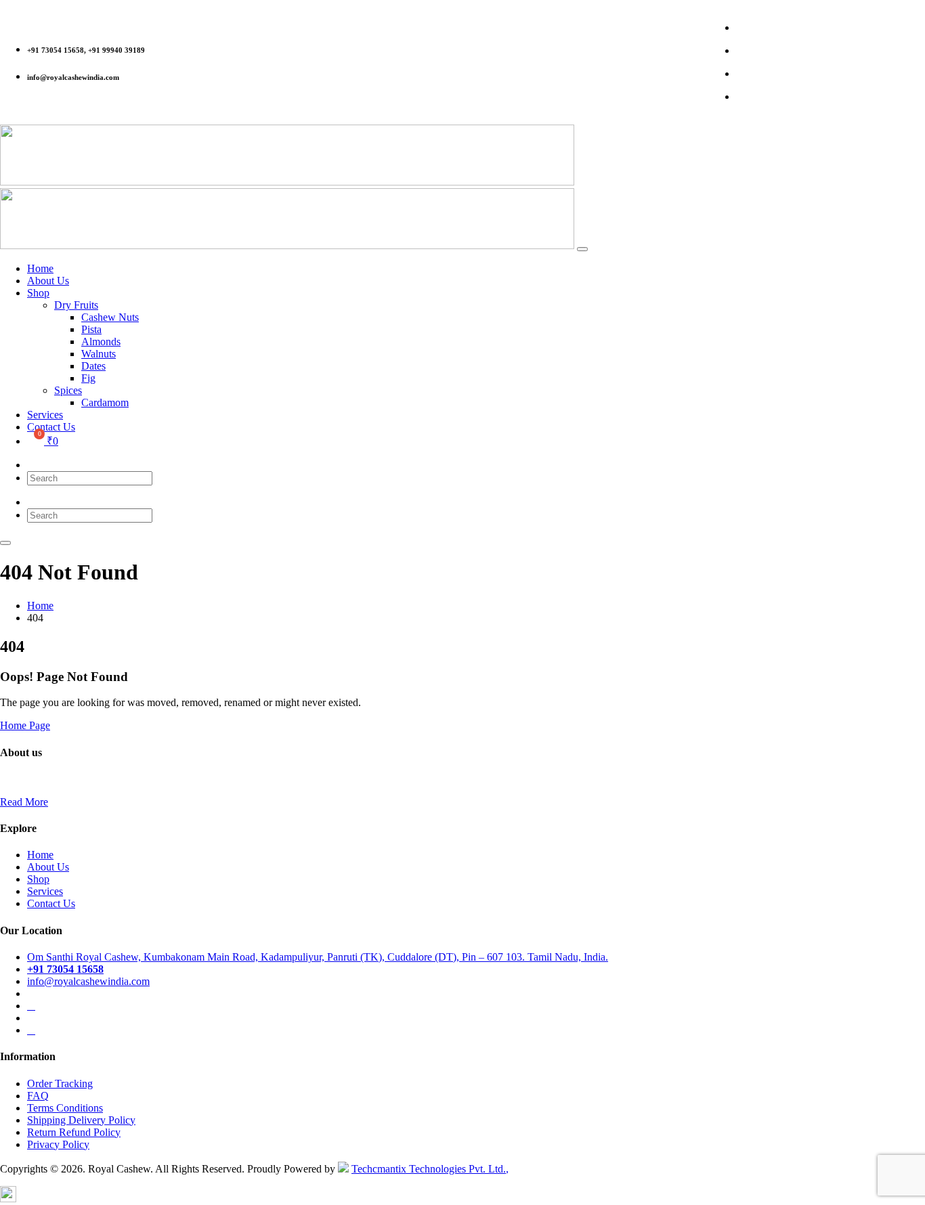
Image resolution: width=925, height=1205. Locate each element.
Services (45, 891)
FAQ (38, 1095)
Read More (24, 802)
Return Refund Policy (74, 1132)
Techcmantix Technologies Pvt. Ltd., (430, 1169)
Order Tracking (60, 1083)
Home (40, 854)
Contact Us (51, 903)
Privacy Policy (58, 1144)
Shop (38, 879)
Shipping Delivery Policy (81, 1120)
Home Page (25, 725)
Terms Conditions (65, 1108)
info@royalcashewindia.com (88, 981)
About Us (48, 867)
